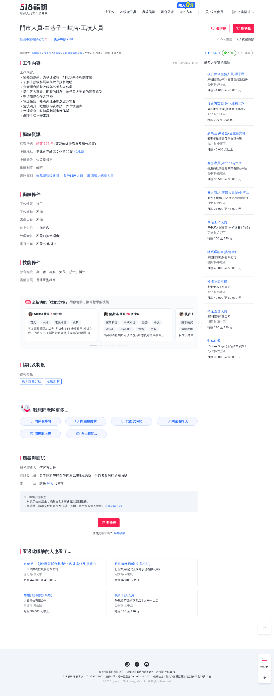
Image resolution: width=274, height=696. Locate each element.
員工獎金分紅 (31, 381)
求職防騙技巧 (113, 505)
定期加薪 (53, 381)
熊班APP (264, 666)
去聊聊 (221, 28)
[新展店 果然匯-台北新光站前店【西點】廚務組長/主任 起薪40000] (229, 141)
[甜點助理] (229, 349)
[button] (93, 345)
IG (127, 664)
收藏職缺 (248, 39)
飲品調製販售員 (47, 176)
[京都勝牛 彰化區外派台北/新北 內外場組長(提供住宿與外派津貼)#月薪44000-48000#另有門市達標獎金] (63, 572)
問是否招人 (180, 421)
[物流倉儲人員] (229, 319)
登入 (50, 483)
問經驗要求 (88, 421)
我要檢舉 (119, 533)
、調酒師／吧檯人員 (99, 176)
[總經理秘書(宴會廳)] (229, 260)
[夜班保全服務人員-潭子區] (229, 82)
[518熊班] (34, 9)
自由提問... (89, 433)
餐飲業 (57, 53)
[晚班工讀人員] (154, 603)
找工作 (109, 12)
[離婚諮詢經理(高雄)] (63, 603)
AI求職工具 (128, 12)
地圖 (80, 151)
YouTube (146, 664)
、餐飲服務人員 (71, 176)
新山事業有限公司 (73, 53)
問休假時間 (43, 421)
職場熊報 (148, 12)
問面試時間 (134, 421)
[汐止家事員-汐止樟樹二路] (229, 112)
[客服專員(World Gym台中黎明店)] (229, 171)
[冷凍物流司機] (229, 289)
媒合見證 (167, 12)
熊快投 (246, 28)
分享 (214, 52)
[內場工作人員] (229, 230)
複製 (247, 52)
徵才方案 (186, 12)
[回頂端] (264, 627)
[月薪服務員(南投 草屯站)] (154, 572)
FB (137, 664)
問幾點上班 (43, 433)
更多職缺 (64, 39)
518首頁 (37, 53)
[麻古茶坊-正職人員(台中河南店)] (229, 201)
